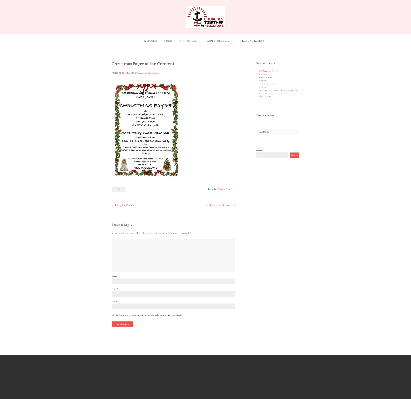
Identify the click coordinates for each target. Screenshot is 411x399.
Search (259, 150)
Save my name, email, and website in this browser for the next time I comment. (148, 315)
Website (115, 301)
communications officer (148, 73)
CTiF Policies (188, 41)
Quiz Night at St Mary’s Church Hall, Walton (278, 90)
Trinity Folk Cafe (122, 205)
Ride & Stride (265, 96)
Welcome (150, 41)
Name (115, 276)
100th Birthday (265, 77)
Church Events (225, 189)
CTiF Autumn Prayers (268, 71)
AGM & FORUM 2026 (218, 41)
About (168, 41)
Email (115, 289)
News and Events (252, 41)
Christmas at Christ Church (220, 205)
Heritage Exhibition (267, 84)
